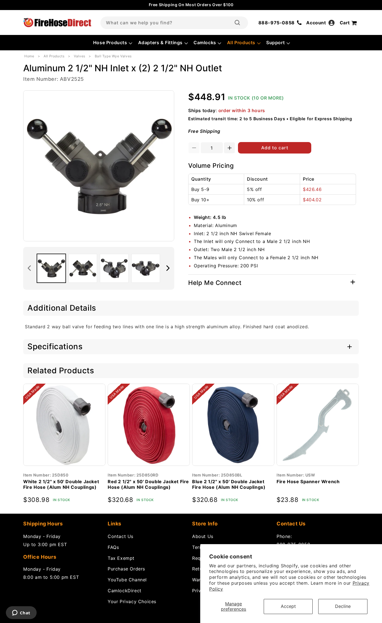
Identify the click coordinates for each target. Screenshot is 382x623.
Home (29, 56)
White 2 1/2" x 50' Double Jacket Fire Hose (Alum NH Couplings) (61, 484)
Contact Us (120, 536)
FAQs (113, 547)
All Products (54, 56)
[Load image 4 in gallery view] (145, 268)
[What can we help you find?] (237, 22)
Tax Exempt (121, 558)
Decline (343, 606)
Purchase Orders (126, 569)
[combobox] (174, 22)
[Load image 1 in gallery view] (51, 268)
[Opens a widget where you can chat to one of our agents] (21, 613)
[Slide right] (168, 268)
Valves (79, 56)
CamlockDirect (125, 590)
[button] (112, 42)
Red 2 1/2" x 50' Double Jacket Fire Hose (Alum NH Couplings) (148, 484)
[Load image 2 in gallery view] (83, 268)
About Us (202, 536)
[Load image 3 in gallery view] (114, 268)
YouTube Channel (127, 579)
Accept (288, 606)
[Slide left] (29, 268)
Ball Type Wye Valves (113, 56)
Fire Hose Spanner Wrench (308, 481)
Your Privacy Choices (132, 601)
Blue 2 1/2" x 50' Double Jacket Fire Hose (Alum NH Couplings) (228, 484)
